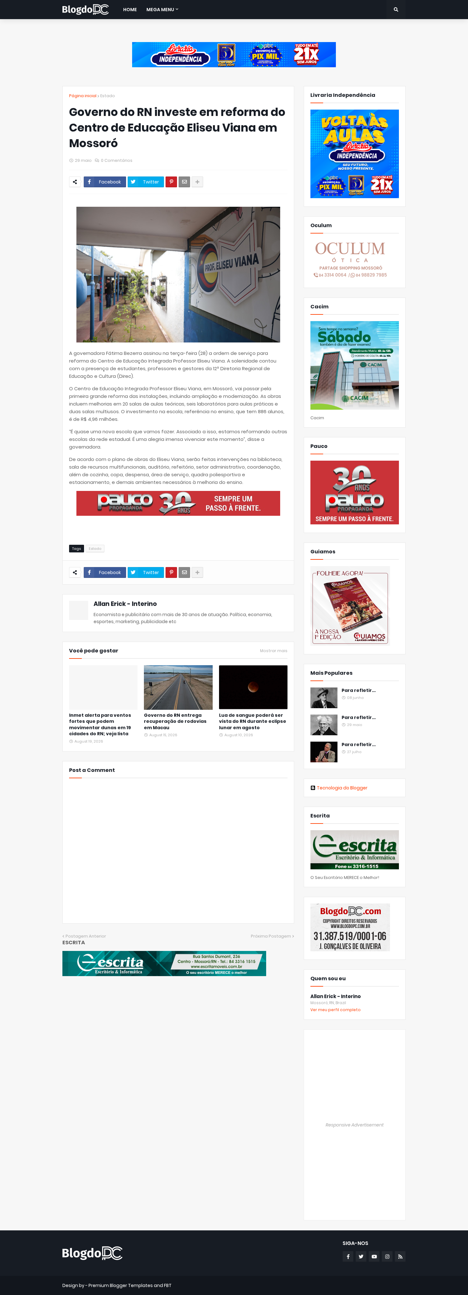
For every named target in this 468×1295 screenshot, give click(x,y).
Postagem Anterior (86, 936)
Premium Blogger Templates (121, 1285)
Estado (107, 96)
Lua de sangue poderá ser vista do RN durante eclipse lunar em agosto (252, 721)
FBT (168, 1285)
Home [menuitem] (130, 9)
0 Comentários (116, 160)
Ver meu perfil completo (335, 1009)
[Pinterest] (171, 181)
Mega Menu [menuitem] (160, 9)
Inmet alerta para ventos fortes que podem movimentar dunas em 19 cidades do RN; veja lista (100, 724)
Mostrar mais (273, 650)
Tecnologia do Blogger (342, 787)
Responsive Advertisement (355, 1125)
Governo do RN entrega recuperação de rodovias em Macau (175, 721)
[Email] (184, 181)
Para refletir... (359, 690)
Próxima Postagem (271, 936)
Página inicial (82, 96)
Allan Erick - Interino (125, 604)
